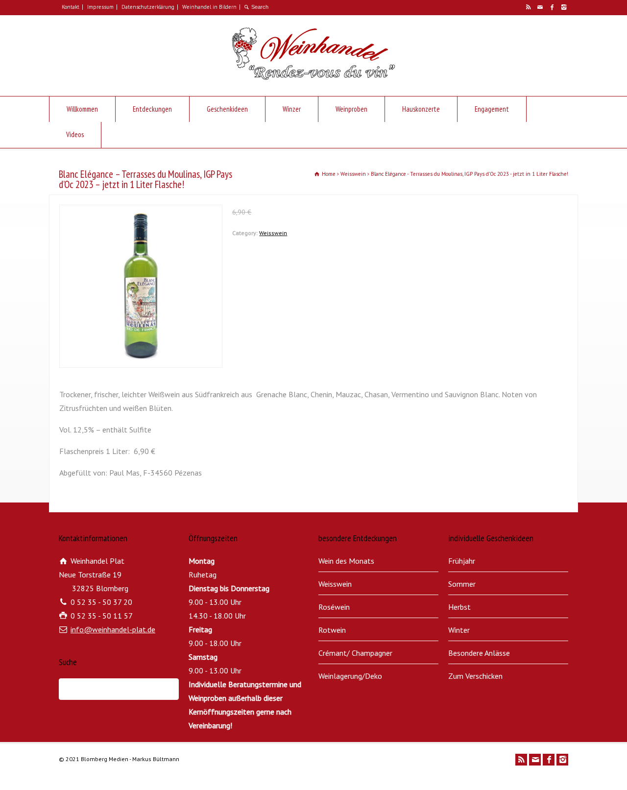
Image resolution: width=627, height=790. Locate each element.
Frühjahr (461, 561)
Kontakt (70, 6)
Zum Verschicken (475, 676)
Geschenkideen (227, 109)
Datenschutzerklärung (147, 6)
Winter (459, 630)
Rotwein (332, 630)
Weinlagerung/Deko (350, 676)
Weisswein (273, 233)
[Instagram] (563, 7)
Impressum (100, 6)
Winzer (292, 109)
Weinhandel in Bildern (209, 6)
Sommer (462, 584)
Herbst (459, 607)
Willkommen (82, 109)
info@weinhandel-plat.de (113, 629)
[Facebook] (551, 7)
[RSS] (528, 7)
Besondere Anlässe (479, 653)
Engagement (492, 109)
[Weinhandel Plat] (313, 77)
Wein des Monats (346, 561)
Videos (75, 134)
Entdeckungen (152, 109)
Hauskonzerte (421, 109)
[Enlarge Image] (141, 211)
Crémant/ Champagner (355, 653)
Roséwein (334, 607)
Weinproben (351, 109)
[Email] (540, 7)
